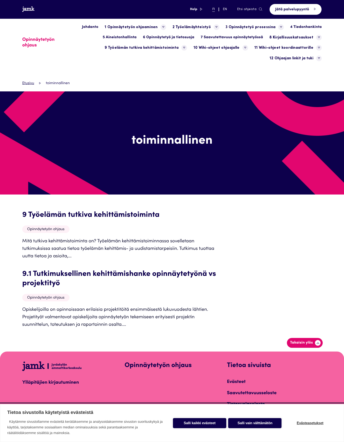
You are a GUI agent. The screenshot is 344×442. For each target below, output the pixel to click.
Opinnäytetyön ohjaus (46, 229)
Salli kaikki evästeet (200, 423)
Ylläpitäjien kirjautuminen (50, 382)
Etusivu (28, 83)
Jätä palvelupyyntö (292, 9)
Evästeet (236, 382)
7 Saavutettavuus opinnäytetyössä (232, 37)
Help (196, 9)
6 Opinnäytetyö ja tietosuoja (168, 37)
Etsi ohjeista (246, 9)
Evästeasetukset (310, 423)
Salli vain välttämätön (255, 423)
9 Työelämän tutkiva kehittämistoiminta (91, 215)
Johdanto (90, 27)
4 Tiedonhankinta (306, 27)
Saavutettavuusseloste (252, 393)
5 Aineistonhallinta (120, 37)
